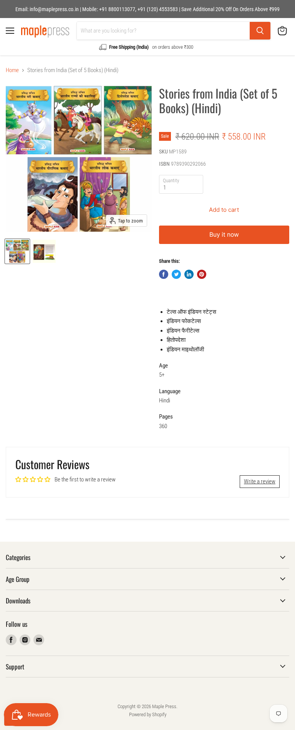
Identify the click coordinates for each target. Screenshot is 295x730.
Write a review (259, 481)
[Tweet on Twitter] (176, 274)
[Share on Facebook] (163, 274)
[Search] (260, 31)
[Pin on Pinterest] (201, 274)
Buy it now (224, 234)
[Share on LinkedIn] (189, 274)
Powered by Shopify (147, 714)
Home (12, 70)
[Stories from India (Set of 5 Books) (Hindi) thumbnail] (17, 251)
